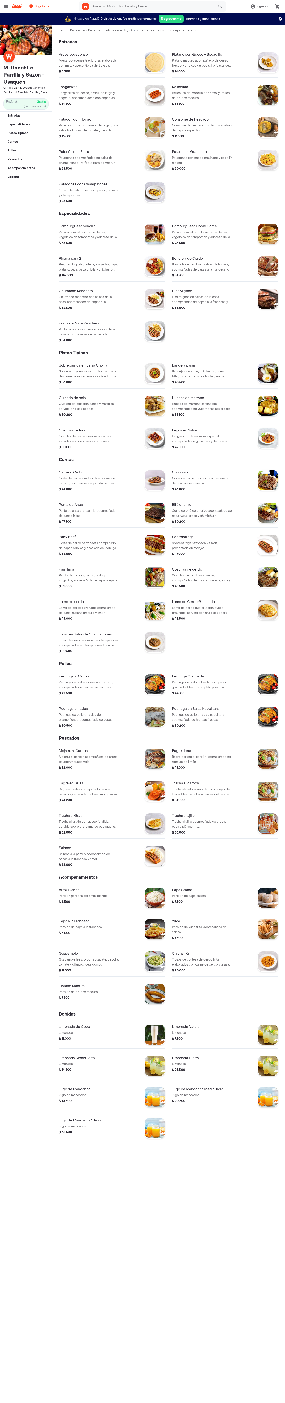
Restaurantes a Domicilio (85, 30)
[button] (40, 6)
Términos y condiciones (203, 19)
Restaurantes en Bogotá (118, 30)
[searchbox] (152, 6)
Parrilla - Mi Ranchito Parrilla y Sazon (25, 92)
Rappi (62, 30)
